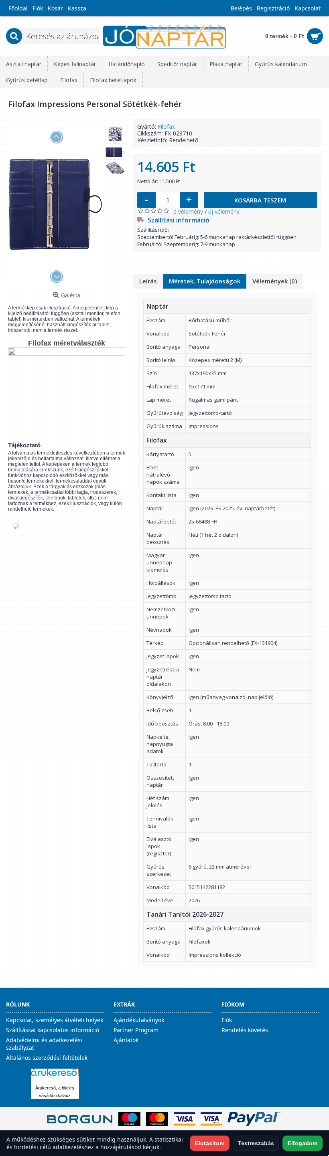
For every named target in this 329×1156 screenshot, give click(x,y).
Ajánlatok (126, 1040)
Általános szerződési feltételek (46, 1057)
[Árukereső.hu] (55, 1076)
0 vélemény (188, 211)
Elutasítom (209, 1143)
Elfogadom (302, 1143)
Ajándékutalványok (139, 1020)
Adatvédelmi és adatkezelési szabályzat (44, 1043)
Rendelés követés (244, 1030)
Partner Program (136, 1030)
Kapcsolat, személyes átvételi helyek (54, 1020)
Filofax (166, 126)
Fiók (226, 1020)
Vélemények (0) (274, 281)
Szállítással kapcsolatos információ (52, 1030)
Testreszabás (256, 1143)
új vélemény (224, 211)
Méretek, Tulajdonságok (204, 281)
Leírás (148, 281)
